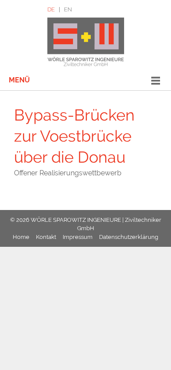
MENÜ (19, 80)
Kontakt (46, 237)
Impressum (78, 237)
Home (21, 237)
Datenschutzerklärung (128, 237)
